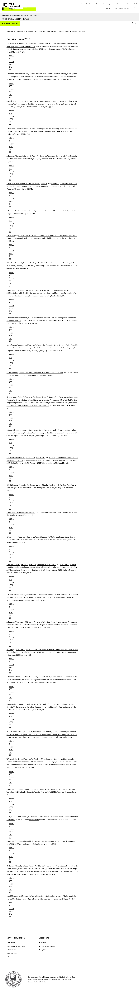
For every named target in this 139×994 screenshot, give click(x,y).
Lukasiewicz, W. (31, 537)
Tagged (11, 61)
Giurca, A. (28, 397)
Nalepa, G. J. (53, 397)
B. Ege (30, 238)
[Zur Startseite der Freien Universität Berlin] (18, 6)
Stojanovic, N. (39, 400)
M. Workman (34, 819)
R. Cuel (9, 263)
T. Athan (10, 43)
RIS (10, 70)
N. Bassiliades (12, 397)
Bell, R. (15, 43)
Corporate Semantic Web (97, 4)
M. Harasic (10, 866)
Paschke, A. (33, 43)
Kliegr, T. (45, 397)
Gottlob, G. (37, 397)
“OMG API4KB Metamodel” (25, 512)
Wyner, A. (52, 457)
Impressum (111, 4)
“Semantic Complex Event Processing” (29, 789)
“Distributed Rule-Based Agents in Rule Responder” (34, 211)
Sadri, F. (27, 400)
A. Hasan (10, 594)
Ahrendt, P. (19, 866)
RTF (10, 58)
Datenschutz (121, 4)
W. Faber (10, 649)
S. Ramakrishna (12, 704)
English (43, 950)
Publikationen (10, 23)
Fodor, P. (21, 397)
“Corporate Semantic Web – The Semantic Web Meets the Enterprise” (41, 156)
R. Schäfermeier (12, 372)
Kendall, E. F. (24, 43)
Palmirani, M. (64, 397)
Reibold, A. (49, 238)
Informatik (34, 15)
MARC (11, 64)
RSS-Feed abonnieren (48, 946)
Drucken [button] (43, 943)
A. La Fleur (10, 101)
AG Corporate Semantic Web (15, 19)
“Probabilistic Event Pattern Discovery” (53, 594)
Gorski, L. (22, 704)
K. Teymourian (12, 537)
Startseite (84, 4)
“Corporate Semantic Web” (25, 128)
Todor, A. (44, 183)
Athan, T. (18, 677)
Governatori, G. (19, 457)
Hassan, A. (55, 183)
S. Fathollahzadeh (13, 564)
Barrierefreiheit (132, 4)
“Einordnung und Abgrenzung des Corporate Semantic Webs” (54, 235)
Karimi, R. (24, 564)
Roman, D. (19, 400)
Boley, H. (16, 759)
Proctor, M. (11, 400)
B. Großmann (12, 345)
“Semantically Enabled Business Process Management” (36, 841)
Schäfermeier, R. (24, 73)
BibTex (11, 56)
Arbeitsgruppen (31, 31)
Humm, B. (37, 238)
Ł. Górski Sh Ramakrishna (16, 430)
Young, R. (18, 263)
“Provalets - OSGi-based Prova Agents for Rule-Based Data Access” (40, 622)
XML (10, 67)
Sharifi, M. (32, 564)
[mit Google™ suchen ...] (135, 8)
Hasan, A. (52, 564)
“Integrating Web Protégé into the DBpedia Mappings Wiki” (41, 372)
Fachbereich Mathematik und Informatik (16, 15)
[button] (108, 8)
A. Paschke (11, 73)
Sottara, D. (46, 43)
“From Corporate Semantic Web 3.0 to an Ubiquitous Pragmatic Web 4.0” (42, 290)
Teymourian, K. (20, 101)
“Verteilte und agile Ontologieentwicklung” (47, 896)
